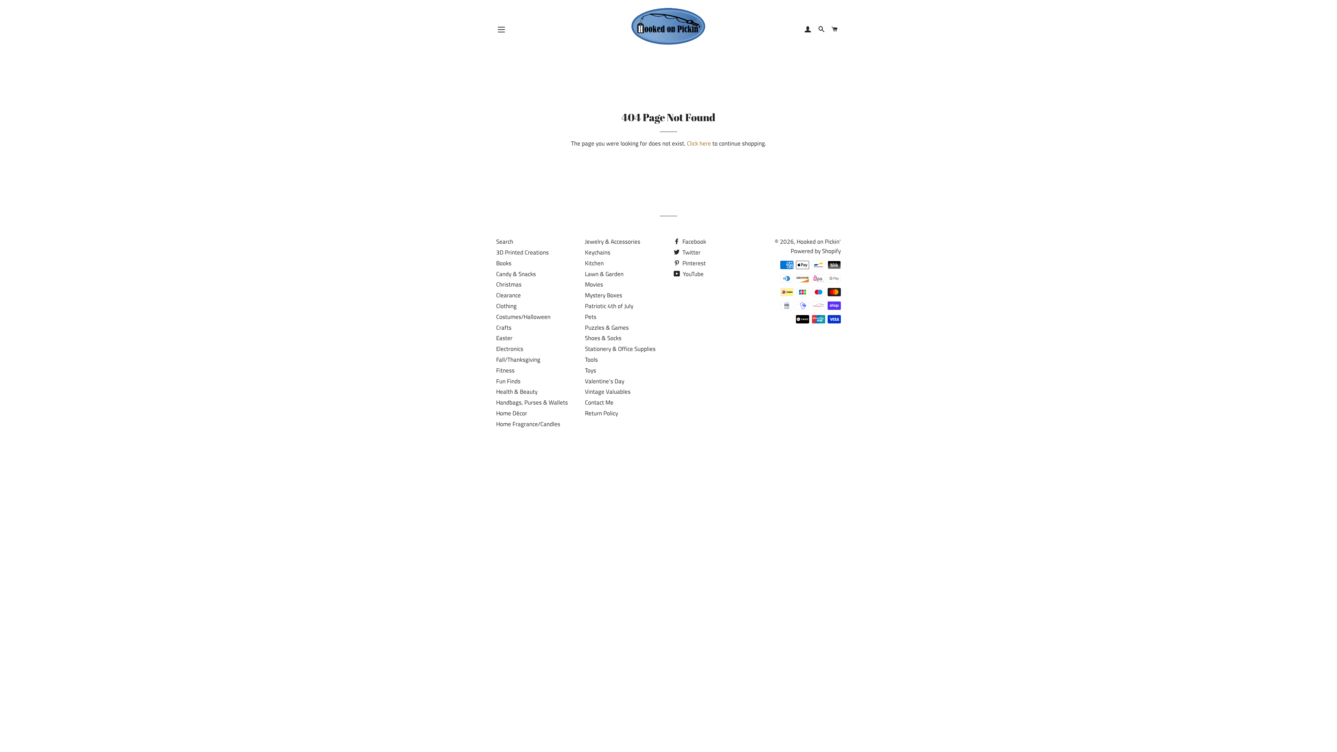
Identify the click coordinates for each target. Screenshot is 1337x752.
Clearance (508, 295)
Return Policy (601, 413)
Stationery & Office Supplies (620, 348)
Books (503, 263)
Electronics (509, 348)
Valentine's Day (604, 381)
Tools (591, 359)
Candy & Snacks (516, 274)
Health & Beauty (517, 391)
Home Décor (511, 413)
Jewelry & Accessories (612, 241)
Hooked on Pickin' (819, 241)
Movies (594, 284)
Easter (504, 338)
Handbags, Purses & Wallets (532, 402)
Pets (590, 316)
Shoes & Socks (603, 338)
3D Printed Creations (522, 252)
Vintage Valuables (608, 391)
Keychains (597, 252)
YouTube (692, 274)
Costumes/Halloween (523, 316)
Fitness (505, 370)
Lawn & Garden (604, 274)
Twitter (691, 252)
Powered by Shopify (816, 251)
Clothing (506, 306)
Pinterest (693, 263)
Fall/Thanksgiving (518, 359)
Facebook (693, 241)
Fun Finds (508, 381)
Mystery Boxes (603, 295)
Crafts (503, 327)
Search (504, 241)
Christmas (509, 284)
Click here (699, 143)
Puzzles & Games (607, 327)
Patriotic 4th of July (609, 306)
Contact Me (599, 402)
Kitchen (594, 263)
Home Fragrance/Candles (528, 424)
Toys (590, 370)
